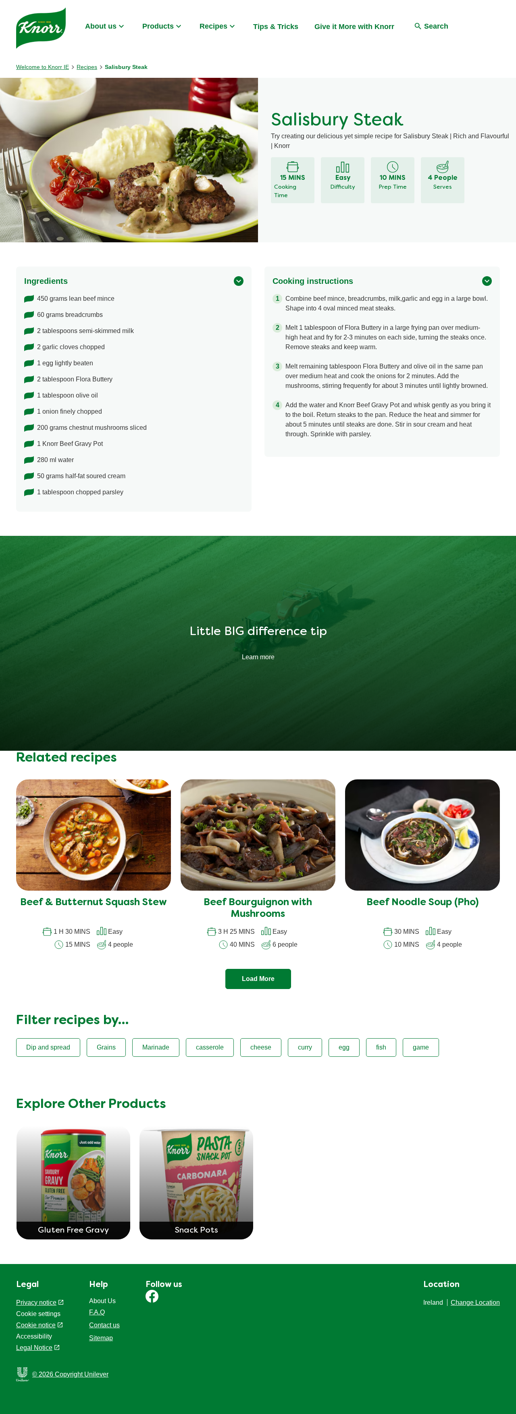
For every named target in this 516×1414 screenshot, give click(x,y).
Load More (258, 978)
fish (381, 1047)
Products (158, 26)
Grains (106, 1047)
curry (305, 1047)
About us (101, 26)
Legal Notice (34, 1347)
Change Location (475, 1302)
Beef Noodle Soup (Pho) (422, 902)
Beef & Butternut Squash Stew (93, 902)
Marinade (155, 1047)
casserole (210, 1047)
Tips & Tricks (275, 27)
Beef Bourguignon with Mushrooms (258, 908)
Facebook (152, 1296)
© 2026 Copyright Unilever (70, 1374)
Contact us (104, 1325)
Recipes (213, 26)
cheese (260, 1047)
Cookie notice (36, 1325)
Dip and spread (48, 1047)
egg (344, 1047)
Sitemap (101, 1338)
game (421, 1047)
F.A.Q (97, 1312)
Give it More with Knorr (354, 27)
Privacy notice (36, 1302)
